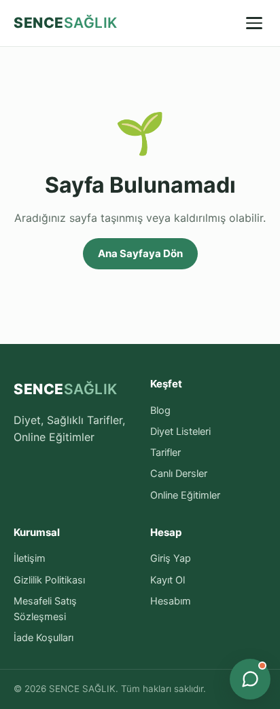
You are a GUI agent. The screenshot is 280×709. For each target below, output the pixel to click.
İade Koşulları (43, 638)
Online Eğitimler (185, 495)
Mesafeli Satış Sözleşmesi (45, 609)
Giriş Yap (170, 558)
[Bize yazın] (250, 679)
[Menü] (254, 23)
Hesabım (170, 601)
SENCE (66, 22)
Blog (160, 410)
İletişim (30, 558)
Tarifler (165, 452)
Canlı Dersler (178, 473)
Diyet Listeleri (180, 431)
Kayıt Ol (167, 580)
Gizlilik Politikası (49, 580)
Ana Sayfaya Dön (140, 253)
